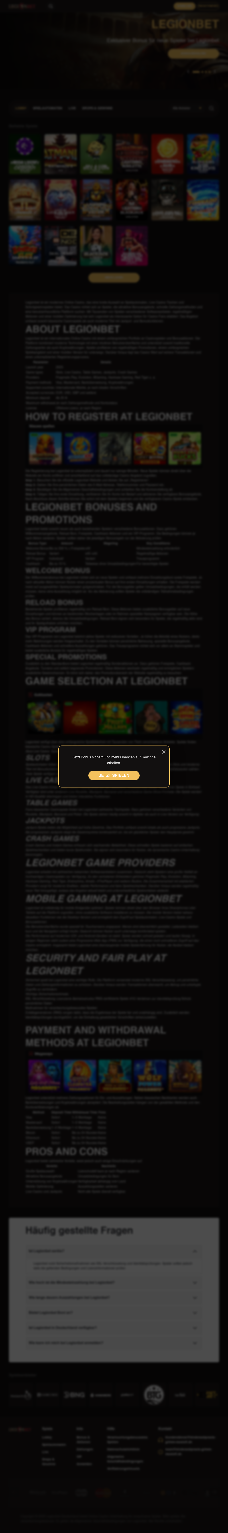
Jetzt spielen (114, 776)
